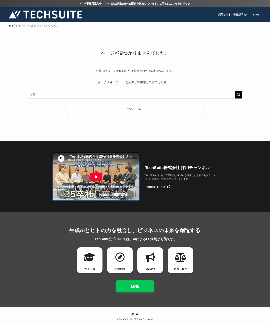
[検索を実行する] (238, 95)
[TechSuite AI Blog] (45, 14)
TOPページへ (135, 109)
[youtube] (137, 314)
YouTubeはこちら (156, 186)
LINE (135, 286)
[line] (132, 314)
